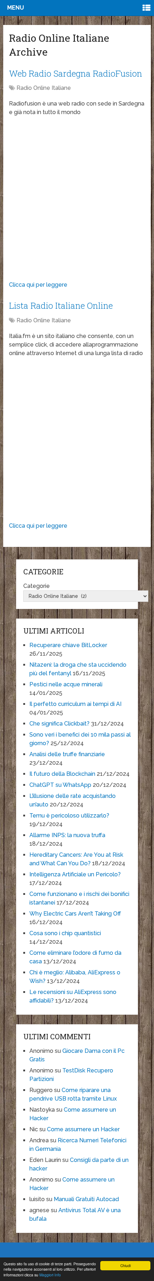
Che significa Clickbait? (59, 723)
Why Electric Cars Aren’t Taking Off (75, 913)
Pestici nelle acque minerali (65, 684)
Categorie (36, 586)
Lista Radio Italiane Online (61, 305)
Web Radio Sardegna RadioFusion (75, 73)
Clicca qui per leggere (38, 284)
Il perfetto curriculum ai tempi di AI (75, 704)
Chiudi (125, 1265)
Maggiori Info (50, 1274)
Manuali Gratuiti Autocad (86, 1199)
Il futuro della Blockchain (62, 773)
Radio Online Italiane (43, 87)
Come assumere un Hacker (83, 1129)
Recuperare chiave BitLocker (68, 645)
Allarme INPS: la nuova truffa (67, 835)
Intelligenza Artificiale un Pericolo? (75, 874)
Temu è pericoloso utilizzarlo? (69, 815)
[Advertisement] (77, 200)
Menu (15, 7)
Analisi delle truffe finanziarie (67, 754)
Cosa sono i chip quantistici (65, 933)
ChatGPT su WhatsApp (60, 785)
